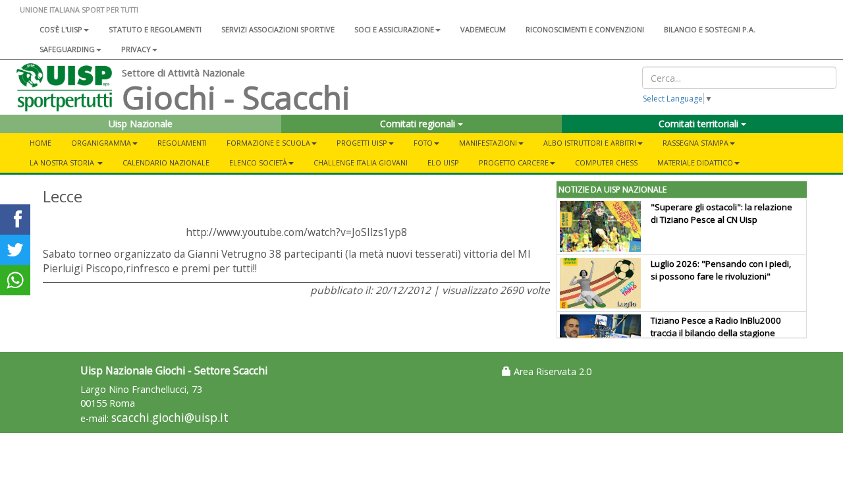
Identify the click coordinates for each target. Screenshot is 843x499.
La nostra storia (63, 162)
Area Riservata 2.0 (551, 371)
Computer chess (606, 162)
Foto (423, 143)
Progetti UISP (362, 143)
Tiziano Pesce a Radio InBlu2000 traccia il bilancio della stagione (716, 326)
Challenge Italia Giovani (360, 162)
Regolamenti (182, 143)
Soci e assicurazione (394, 29)
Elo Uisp (443, 162)
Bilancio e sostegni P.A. (709, 29)
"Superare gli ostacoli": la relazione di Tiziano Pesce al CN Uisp (721, 213)
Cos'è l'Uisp (61, 29)
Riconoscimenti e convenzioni (585, 29)
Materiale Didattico (695, 162)
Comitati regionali (419, 123)
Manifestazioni (488, 143)
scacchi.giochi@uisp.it (170, 417)
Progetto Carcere (514, 162)
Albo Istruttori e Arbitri (589, 143)
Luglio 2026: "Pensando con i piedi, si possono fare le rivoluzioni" (721, 270)
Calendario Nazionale (165, 162)
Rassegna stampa (695, 143)
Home (40, 143)
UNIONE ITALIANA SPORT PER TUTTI (79, 10)
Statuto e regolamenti (155, 29)
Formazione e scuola (268, 143)
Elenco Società (258, 162)
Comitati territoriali (700, 123)
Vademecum (483, 29)
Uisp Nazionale (141, 123)
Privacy (136, 49)
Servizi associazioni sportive (278, 29)
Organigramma (101, 143)
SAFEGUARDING (67, 49)
